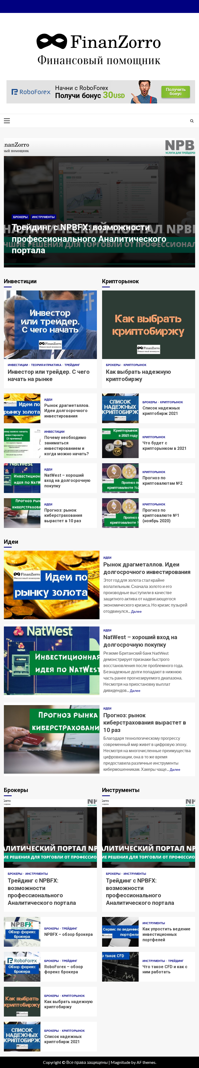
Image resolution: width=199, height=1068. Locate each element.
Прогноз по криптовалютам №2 (120, 478)
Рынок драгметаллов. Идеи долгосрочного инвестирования (22, 408)
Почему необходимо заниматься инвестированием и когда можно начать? (22, 443)
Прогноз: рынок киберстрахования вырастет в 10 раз (22, 513)
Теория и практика (46, 364)
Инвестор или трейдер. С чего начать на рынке (50, 324)
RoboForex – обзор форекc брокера (22, 967)
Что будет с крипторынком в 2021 (120, 443)
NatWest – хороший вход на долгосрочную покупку (22, 478)
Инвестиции (18, 364)
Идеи (48, 399)
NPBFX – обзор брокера (22, 932)
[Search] (192, 121)
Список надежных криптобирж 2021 (120, 408)
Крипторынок (135, 364)
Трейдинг (72, 364)
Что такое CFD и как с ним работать (120, 967)
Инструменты (43, 217)
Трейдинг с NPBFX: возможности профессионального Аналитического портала (99, 202)
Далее (136, 611)
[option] (99, 205)
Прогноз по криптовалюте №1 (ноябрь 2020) (120, 513)
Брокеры (20, 217)
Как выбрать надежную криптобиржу (148, 324)
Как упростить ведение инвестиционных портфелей (120, 932)
